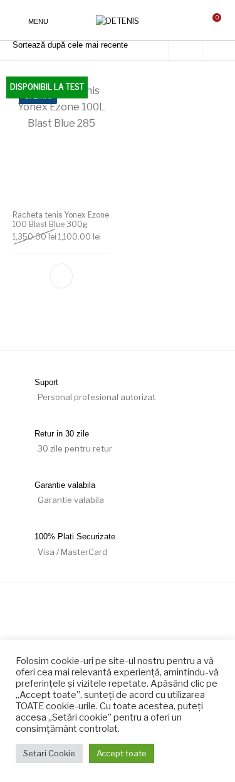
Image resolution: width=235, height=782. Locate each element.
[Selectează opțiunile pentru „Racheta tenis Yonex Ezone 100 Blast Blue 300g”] (61, 275)
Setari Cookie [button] (49, 753)
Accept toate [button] (122, 753)
